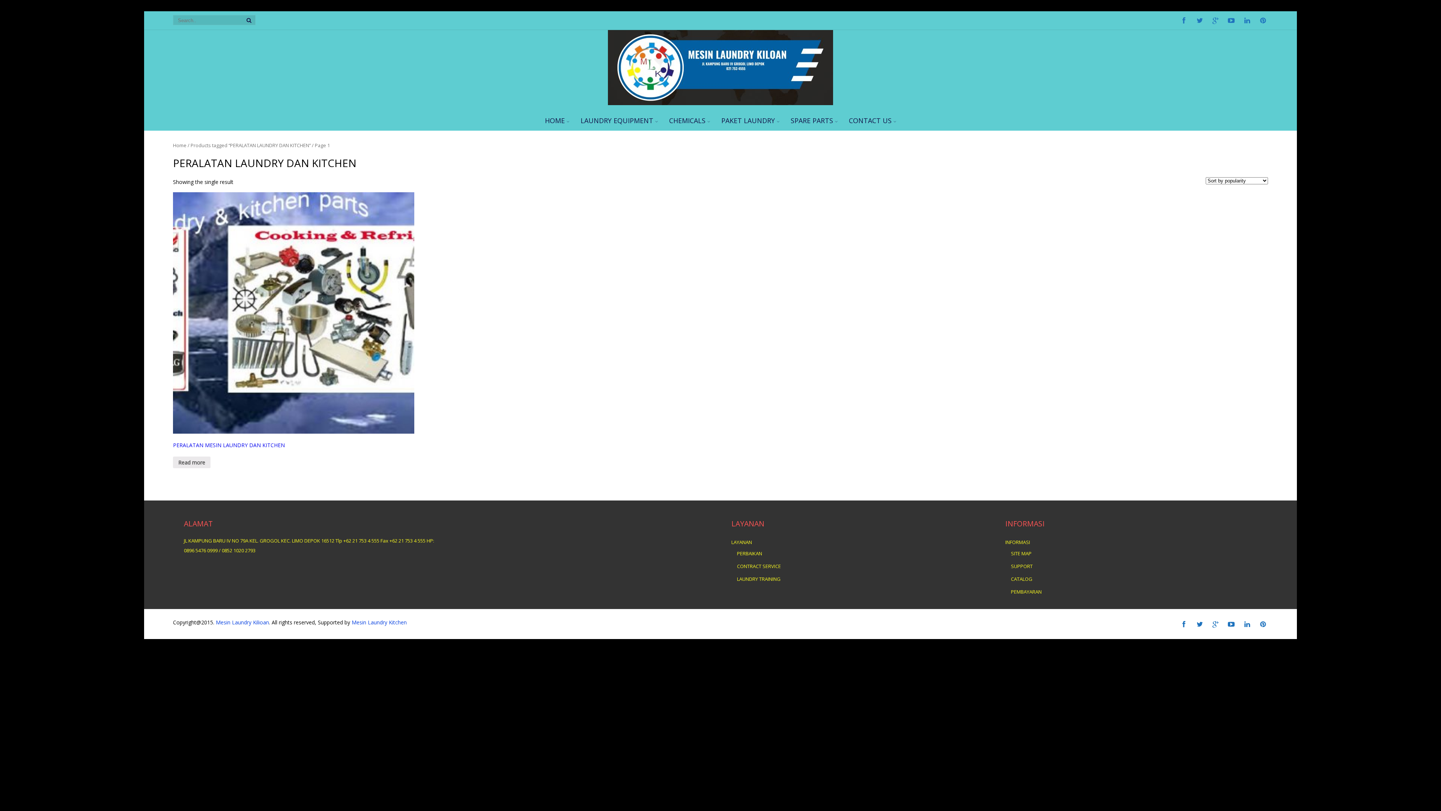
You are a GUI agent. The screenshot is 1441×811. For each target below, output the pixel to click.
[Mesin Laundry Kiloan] (720, 103)
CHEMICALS (687, 120)
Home (180, 145)
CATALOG (1021, 579)
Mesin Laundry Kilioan (242, 622)
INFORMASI (1017, 542)
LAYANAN (741, 542)
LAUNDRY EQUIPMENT (617, 120)
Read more (191, 462)
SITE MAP (1021, 553)
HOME (555, 120)
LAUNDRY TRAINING (759, 579)
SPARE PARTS (812, 120)
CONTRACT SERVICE (759, 566)
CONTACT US (870, 120)
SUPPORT (1022, 566)
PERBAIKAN (749, 553)
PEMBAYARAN (1026, 591)
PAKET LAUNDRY (748, 120)
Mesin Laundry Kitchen (378, 622)
